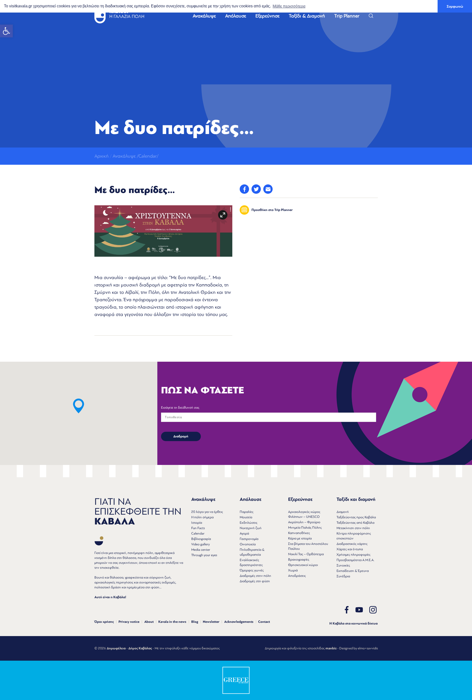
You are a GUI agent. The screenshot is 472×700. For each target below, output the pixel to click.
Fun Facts (198, 528)
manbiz (331, 648)
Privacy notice (128, 622)
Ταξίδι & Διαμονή (307, 16)
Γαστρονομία (249, 539)
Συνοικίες (343, 565)
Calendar (198, 533)
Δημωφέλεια (116, 648)
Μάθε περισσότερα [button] (289, 6)
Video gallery (200, 544)
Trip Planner (346, 16)
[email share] (268, 189)
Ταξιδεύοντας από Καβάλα (355, 522)
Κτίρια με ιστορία (300, 538)
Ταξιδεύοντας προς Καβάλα (356, 517)
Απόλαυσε (235, 16)
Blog (194, 622)
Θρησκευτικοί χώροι (303, 565)
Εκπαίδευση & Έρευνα (353, 571)
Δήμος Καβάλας (140, 648)
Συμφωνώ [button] (455, 6)
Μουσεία (246, 517)
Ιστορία (196, 522)
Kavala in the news (172, 622)
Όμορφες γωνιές (252, 570)
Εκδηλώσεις (248, 522)
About (149, 622)
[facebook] (346, 610)
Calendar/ (148, 156)
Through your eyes (204, 555)
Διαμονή (343, 512)
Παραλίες (246, 512)
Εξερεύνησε (267, 16)
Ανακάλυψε (204, 16)
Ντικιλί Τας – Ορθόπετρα (306, 554)
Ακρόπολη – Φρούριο (304, 522)
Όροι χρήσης (104, 622)
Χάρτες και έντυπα (350, 549)
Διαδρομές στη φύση (255, 581)
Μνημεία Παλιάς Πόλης (305, 527)
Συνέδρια (343, 576)
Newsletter (211, 622)
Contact (264, 622)
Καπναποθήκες (299, 533)
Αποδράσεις (297, 576)
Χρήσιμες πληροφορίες (353, 554)
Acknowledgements (238, 622)
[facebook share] (244, 189)
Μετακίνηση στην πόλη (353, 528)
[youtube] (359, 610)
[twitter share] (256, 189)
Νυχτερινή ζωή (251, 528)
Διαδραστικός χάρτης (352, 544)
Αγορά (244, 533)
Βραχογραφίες (298, 559)
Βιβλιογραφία (201, 539)
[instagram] (373, 610)
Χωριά (293, 570)
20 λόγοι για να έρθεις (207, 512)
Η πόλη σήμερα (202, 517)
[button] (6, 31)
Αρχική (101, 156)
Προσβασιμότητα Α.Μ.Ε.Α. (355, 560)
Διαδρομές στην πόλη (255, 576)
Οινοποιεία (248, 544)
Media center (200, 549)
